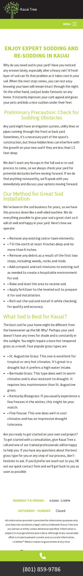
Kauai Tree (28, 9)
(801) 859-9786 (42, 569)
